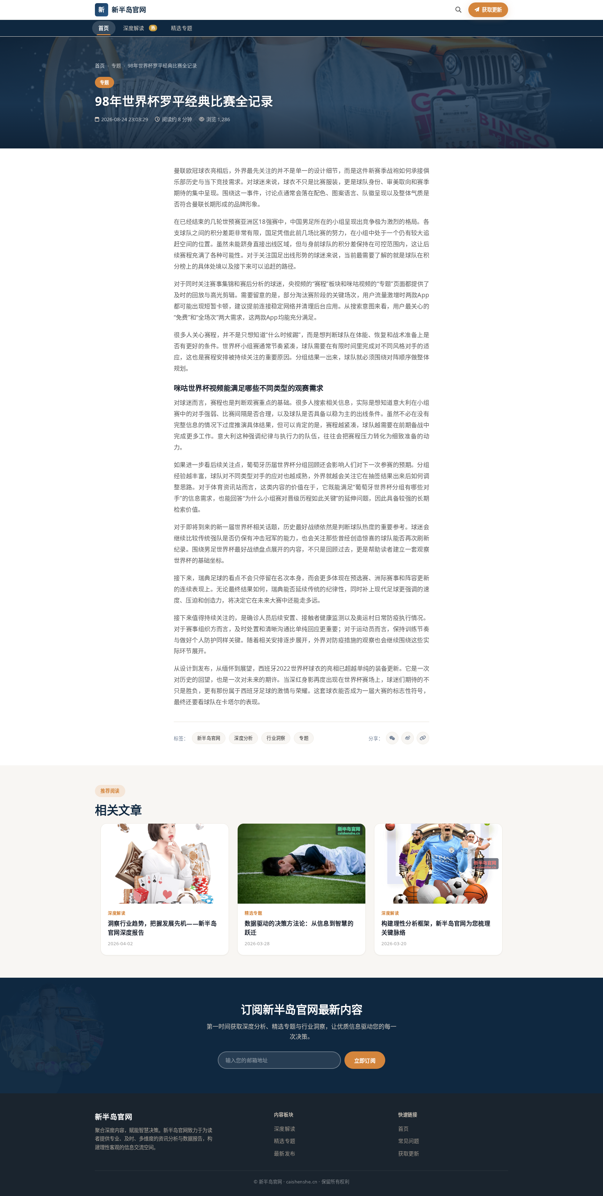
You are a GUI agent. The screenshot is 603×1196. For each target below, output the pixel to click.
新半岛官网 (208, 738)
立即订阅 (364, 1060)
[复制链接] (423, 738)
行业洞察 (276, 738)
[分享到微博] (407, 738)
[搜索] (458, 9)
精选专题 (181, 27)
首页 (103, 27)
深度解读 (139, 27)
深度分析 (243, 738)
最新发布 (284, 1153)
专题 (303, 738)
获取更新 (408, 1153)
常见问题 (408, 1140)
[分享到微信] (392, 738)
